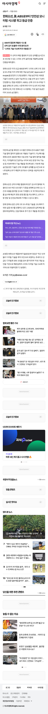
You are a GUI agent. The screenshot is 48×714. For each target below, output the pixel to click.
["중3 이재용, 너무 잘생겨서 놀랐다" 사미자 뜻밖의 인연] (9, 378)
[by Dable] (41, 593)
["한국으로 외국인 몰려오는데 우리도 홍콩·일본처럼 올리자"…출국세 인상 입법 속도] (39, 583)
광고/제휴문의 (14, 693)
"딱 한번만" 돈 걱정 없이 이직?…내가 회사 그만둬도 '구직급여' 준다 (31, 363)
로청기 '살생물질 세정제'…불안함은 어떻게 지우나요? (31, 648)
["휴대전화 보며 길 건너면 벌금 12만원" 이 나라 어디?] (10, 629)
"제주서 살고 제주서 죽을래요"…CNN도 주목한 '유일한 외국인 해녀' (17, 546)
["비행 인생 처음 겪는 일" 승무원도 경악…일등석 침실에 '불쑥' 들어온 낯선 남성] (9, 345)
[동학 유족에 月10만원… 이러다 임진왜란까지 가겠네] (10, 640)
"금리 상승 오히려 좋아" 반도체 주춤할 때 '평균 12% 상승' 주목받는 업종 (24, 232)
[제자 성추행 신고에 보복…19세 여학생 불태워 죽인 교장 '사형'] (9, 334)
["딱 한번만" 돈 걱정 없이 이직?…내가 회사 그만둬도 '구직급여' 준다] (9, 367)
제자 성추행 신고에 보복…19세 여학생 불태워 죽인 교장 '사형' (30, 330)
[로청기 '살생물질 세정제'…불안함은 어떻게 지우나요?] (10, 652)
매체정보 (27, 701)
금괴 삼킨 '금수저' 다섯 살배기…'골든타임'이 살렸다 (31, 352)
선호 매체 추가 (11, 35)
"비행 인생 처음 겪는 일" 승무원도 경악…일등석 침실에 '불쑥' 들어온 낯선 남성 (31, 341)
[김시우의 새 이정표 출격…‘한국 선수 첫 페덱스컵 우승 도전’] (39, 572)
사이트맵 (40, 687)
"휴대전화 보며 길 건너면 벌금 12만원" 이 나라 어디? (31, 624)
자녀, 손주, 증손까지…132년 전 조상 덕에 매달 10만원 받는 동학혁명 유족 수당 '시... (24, 228)
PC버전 (29, 687)
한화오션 (6, 55)
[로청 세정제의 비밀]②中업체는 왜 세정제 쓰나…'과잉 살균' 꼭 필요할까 (18, 558)
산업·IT (5, 11)
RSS (29, 697)
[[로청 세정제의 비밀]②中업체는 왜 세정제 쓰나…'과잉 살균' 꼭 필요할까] (39, 561)
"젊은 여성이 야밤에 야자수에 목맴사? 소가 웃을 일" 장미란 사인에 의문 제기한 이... (24, 237)
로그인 (8, 687)
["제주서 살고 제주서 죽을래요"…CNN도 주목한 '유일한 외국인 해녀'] (39, 549)
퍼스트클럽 (6, 697)
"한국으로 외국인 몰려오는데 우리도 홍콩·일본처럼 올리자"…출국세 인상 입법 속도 (18, 581)
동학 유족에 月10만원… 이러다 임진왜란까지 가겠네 (32, 636)
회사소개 (5, 693)
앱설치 (19, 687)
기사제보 (22, 697)
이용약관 (19, 701)
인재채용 (24, 693)
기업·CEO (13, 11)
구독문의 (14, 697)
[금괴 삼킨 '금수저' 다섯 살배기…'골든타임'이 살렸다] (9, 356)
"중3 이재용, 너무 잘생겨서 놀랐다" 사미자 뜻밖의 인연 (30, 373)
